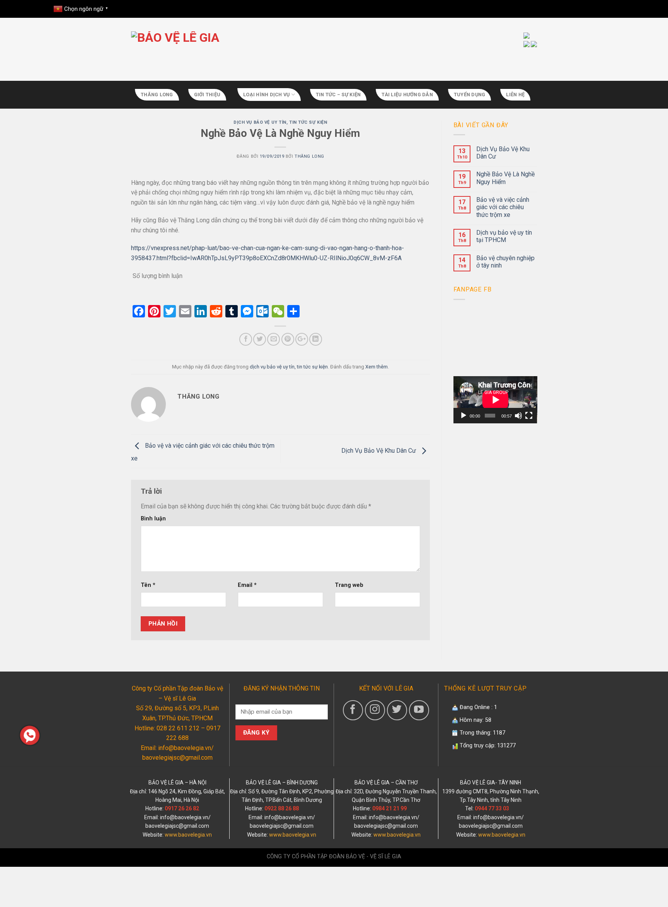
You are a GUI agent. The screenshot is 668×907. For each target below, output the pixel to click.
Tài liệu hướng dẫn (407, 94)
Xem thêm (376, 367)
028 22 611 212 (177, 728)
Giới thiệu (207, 94)
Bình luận (153, 518)
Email (247, 585)
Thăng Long (157, 94)
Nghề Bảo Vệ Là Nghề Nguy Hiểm (505, 177)
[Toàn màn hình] (529, 415)
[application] (495, 399)
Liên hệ (515, 94)
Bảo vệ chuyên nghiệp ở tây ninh (505, 261)
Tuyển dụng (470, 94)
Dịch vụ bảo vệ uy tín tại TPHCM (504, 236)
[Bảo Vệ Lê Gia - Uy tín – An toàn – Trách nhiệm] (266, 50)
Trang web (349, 585)
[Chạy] (463, 415)
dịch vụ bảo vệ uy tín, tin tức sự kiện (280, 122)
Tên (148, 585)
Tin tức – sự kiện (338, 94)
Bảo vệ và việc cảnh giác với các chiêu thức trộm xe (502, 207)
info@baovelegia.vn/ (185, 817)
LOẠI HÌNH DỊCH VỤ (266, 94)
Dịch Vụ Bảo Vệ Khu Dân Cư (379, 450)
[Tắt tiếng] (518, 415)
